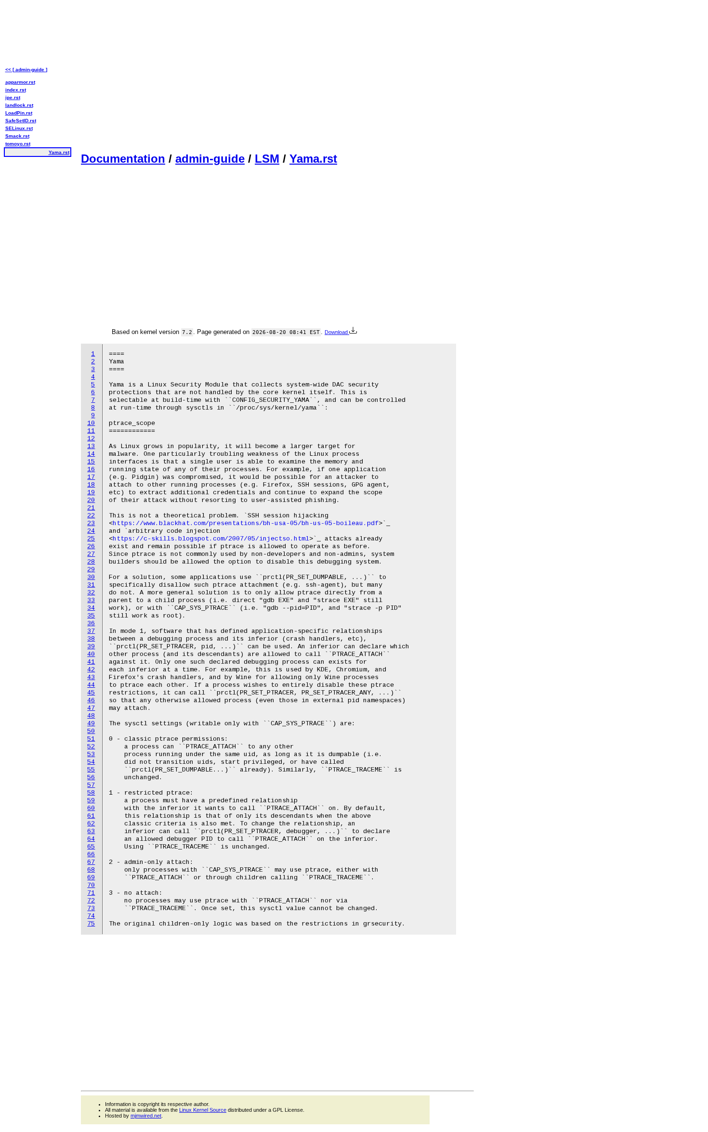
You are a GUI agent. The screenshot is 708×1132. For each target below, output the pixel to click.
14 (91, 454)
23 (91, 523)
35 (91, 615)
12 (91, 438)
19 (91, 492)
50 (91, 731)
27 (91, 554)
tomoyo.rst (17, 143)
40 (91, 654)
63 (91, 831)
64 (91, 839)
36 (91, 623)
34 (91, 608)
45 (91, 692)
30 (91, 577)
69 (91, 877)
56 (91, 777)
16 (91, 469)
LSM (267, 158)
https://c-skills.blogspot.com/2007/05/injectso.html (211, 538)
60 (91, 808)
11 (91, 431)
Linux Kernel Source (202, 1110)
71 (91, 893)
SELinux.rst (19, 128)
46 (91, 700)
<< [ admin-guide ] (26, 69)
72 (91, 900)
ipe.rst (12, 97)
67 (91, 862)
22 (91, 515)
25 (91, 538)
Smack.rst (17, 136)
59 (91, 800)
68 (91, 870)
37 (91, 631)
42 (91, 669)
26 (91, 546)
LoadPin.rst (18, 113)
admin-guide (210, 158)
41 (91, 662)
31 (91, 585)
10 (91, 423)
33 (91, 600)
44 (91, 685)
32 (91, 592)
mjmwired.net (146, 1116)
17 (91, 477)
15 (91, 461)
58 (91, 793)
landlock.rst (19, 105)
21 (91, 508)
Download (337, 332)
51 (91, 739)
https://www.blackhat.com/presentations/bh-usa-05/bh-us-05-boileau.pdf (246, 523)
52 (91, 746)
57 (91, 785)
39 (91, 646)
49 (91, 723)
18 (91, 485)
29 (91, 569)
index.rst (15, 89)
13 (91, 446)
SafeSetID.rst (20, 120)
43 (91, 677)
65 (91, 846)
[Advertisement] (277, 75)
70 (91, 885)
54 (91, 762)
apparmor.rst (20, 82)
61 (91, 816)
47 (91, 708)
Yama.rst (313, 158)
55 (91, 769)
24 (91, 531)
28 (91, 562)
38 (91, 639)
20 (91, 500)
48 (91, 716)
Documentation (123, 158)
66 (91, 854)
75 (91, 923)
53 (91, 754)
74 (91, 916)
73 (91, 908)
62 (91, 823)
